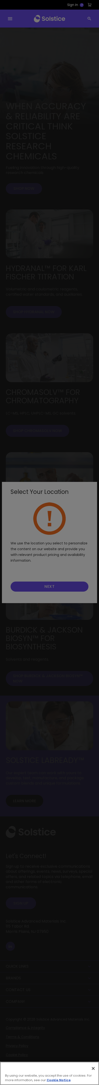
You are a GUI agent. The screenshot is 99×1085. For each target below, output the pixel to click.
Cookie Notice (59, 1080)
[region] (49, 1073)
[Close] (93, 1068)
